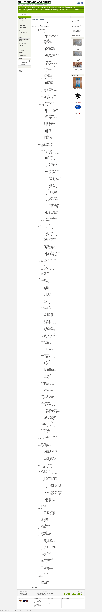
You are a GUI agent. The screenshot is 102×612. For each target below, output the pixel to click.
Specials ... (21, 52)
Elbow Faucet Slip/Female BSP (50, 323)
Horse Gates (43, 241)
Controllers (43, 336)
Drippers (45, 385)
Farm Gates (43, 231)
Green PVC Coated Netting (46, 560)
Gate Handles (46, 68)
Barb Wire (46, 116)
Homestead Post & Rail (48, 481)
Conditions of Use (44, 583)
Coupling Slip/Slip (47, 322)
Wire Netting (28, 12)
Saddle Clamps (49, 200)
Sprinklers (43, 403)
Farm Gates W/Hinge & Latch (50, 238)
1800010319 (82, 1)
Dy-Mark (45, 275)
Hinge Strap (46, 563)
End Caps (46, 286)
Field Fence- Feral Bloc (51, 111)
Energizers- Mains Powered (51, 36)
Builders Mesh (44, 521)
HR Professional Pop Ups (51, 409)
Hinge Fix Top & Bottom (51, 249)
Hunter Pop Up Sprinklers (49, 410)
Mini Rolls (43, 526)
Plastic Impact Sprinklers (51, 417)
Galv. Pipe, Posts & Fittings (46, 150)
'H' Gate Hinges (49, 156)
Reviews (39, 578)
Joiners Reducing (47, 374)
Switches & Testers (47, 73)
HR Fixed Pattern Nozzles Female (53, 408)
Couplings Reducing (48, 282)
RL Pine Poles (44, 472)
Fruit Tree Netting (44, 446)
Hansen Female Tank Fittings (49, 425)
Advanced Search (24, 64)
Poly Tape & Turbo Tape (51, 55)
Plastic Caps (43, 273)
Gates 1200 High (49, 81)
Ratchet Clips (46, 375)
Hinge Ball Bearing (50, 247)
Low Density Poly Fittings (46, 364)
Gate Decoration (44, 260)
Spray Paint (43, 274)
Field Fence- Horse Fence (51, 110)
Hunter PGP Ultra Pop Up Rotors (53, 411)
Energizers (46, 34)
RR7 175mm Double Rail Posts (55, 491)
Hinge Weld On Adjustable (51, 258)
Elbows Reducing (47, 368)
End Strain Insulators (48, 61)
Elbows (45, 285)
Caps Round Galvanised (54, 169)
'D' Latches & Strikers (50, 152)
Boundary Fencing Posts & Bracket (51, 85)
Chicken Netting (44, 529)
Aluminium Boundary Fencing (47, 78)
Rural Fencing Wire (45, 105)
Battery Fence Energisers (51, 63)
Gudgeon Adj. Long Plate (54, 190)
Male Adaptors (46, 288)
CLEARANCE (34, 12)
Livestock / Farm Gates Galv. (52, 237)
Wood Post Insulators (50, 49)
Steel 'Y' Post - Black (45, 466)
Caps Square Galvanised (54, 170)
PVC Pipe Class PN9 (50, 357)
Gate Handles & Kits (48, 41)
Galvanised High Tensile (48, 122)
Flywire (42, 551)
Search (20, 58)
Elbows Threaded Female (49, 369)
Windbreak (46, 462)
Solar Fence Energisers (51, 67)
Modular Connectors (48, 271)
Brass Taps (46, 340)
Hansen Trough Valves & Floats (50, 426)
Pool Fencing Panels (48, 94)
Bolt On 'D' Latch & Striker (54, 153)
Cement (42, 262)
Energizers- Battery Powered (52, 35)
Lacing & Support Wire (45, 220)
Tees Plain (46, 377)
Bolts (47, 158)
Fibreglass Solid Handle (48, 559)
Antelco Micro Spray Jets (49, 384)
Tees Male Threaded (48, 305)
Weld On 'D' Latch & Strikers (55, 155)
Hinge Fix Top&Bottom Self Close (53, 252)
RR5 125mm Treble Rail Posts (55, 493)
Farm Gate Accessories (48, 244)
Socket (45, 351)
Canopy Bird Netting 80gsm (51, 451)
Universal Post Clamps (53, 205)
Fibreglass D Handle (50, 556)
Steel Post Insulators (50, 48)
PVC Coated (46, 126)
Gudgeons (48, 189)
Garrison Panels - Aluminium (49, 99)
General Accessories (48, 42)
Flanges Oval (52, 184)
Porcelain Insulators (50, 47)
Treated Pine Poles (68, 9)
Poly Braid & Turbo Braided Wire (52, 54)
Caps (47, 166)
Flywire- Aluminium (47, 552)
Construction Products (76, 24)
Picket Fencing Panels (48, 89)
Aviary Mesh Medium (45, 519)
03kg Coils (48, 130)
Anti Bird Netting (47, 447)
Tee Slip (45, 331)
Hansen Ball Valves (47, 432)
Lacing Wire (46, 223)
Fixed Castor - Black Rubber (49, 539)
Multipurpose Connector (54, 204)
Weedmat (43, 276)
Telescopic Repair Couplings (49, 333)
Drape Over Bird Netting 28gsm (52, 449)
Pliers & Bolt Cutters (48, 137)
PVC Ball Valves (47, 433)
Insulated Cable (47, 43)
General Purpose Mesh (45, 525)
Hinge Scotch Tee (47, 562)
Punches (45, 392)
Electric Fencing (35, 7)
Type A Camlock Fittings (48, 312)
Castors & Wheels (44, 538)
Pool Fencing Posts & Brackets (50, 95)
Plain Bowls (46, 573)
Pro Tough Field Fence (48, 114)
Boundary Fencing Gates (49, 80)
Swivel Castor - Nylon (48, 544)
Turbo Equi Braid (49, 56)
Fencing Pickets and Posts (76, 30)
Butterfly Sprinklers (47, 404)
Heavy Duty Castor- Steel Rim (50, 547)
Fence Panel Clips (50, 181)
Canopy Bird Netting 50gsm (51, 450)
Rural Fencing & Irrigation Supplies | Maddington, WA (15, 610)
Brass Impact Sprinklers (51, 416)
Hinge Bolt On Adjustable (51, 248)
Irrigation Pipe (43, 355)
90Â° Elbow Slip (47, 321)
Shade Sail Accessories (48, 568)
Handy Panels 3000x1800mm (49, 515)
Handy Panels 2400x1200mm (49, 512)
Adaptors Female (47, 293)
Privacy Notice (44, 582)
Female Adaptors (47, 287)
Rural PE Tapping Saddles (46, 402)
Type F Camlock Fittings (48, 317)
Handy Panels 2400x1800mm (49, 513)
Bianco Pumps (44, 440)
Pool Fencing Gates (48, 92)
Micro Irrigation (44, 382)
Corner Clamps (52, 172)
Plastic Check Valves (45, 395)
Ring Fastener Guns (48, 138)
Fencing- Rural (54, 7)
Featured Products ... (23, 55)
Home (33, 16)
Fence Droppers (47, 136)
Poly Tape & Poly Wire (48, 69)
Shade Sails (43, 566)
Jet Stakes (46, 391)
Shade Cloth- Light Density (49, 457)
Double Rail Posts (50, 487)
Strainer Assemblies (48, 215)
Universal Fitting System (51, 203)
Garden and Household (76, 31)
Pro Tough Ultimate (50, 115)
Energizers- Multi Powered (51, 37)
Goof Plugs (46, 389)
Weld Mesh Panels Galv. (46, 510)
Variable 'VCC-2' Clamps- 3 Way (55, 179)
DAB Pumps (43, 443)
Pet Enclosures (36, 9)
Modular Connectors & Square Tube (48, 269)
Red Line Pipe (46, 362)
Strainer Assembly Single (51, 217)
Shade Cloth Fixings (48, 460)
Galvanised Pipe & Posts (49, 210)
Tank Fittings (43, 424)
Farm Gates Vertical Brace (49, 232)
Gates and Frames (75, 32)
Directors (45, 365)
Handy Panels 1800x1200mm (49, 511)
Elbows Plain (46, 367)
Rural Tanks (43, 505)
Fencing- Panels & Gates (45, 7)
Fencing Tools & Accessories (47, 133)
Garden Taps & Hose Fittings (47, 337)
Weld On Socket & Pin (51, 208)
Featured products (52, 602)
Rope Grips (46, 266)
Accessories (43, 279)
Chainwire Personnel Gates (46, 145)
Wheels (45, 548)
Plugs (45, 350)
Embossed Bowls (47, 572)
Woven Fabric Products (76, 26)
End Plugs (46, 371)
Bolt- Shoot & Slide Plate (54, 164)
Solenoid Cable (47, 437)
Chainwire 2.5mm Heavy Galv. (47, 146)
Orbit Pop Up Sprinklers (48, 418)
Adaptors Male (46, 294)
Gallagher (43, 33)
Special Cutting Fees (50, 503)
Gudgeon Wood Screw (53, 193)
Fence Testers (46, 40)
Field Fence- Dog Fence (51, 112)
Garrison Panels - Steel (48, 97)
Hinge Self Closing (50, 254)
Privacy (64, 602)
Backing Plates (49, 157)
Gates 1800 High (49, 83)
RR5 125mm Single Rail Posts (55, 484)
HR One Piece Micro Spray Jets (50, 390)
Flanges (48, 183)
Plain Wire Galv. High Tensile (49, 118)
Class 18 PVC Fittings (45, 319)
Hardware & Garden (23, 9)
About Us (68, 1)
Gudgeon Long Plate (53, 191)
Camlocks (43, 310)
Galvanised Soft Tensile (48, 124)
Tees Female (46, 354)
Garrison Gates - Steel (48, 98)
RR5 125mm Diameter (50, 499)
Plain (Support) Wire (48, 224)
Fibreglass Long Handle (51, 558)
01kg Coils (48, 129)
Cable (45, 60)
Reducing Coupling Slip (48, 327)
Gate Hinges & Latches (45, 242)
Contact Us (73, 1)
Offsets (45, 51)
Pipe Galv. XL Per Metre (51, 212)
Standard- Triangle (47, 567)
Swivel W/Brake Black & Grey (50, 541)
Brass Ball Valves (47, 430)
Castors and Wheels (75, 22)
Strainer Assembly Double (51, 218)
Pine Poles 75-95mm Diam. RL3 (50, 473)
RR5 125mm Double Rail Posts (55, 488)
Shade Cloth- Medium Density (50, 458)
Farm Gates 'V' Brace (48, 233)
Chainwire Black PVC (45, 149)
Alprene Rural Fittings (45, 292)
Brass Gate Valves (47, 431)
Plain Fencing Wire (44, 121)
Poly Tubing (43, 399)
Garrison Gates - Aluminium (49, 101)
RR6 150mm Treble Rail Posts (55, 494)
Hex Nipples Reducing (48, 349)
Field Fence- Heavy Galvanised (52, 109)
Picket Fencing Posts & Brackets (50, 90)
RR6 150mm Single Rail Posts (55, 485)
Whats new (50, 604)
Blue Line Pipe (46, 361)
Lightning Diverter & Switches (50, 50)
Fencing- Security (61, 7)
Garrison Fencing (44, 96)
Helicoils (45, 221)
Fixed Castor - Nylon (48, 542)
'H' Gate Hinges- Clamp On (51, 246)
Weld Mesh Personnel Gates (49, 230)
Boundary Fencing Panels (49, 84)
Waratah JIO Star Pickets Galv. (47, 469)
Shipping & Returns (45, 581)
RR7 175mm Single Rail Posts (55, 486)
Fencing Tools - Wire (75, 27)
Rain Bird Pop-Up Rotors (51, 421)
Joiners (45, 372)
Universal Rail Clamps (53, 206)
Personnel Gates (44, 227)
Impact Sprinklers (47, 415)
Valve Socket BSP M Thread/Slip (50, 335)
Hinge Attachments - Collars (52, 194)
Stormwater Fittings (45, 423)
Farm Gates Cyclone (48, 240)
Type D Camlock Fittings (49, 315)
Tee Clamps (51, 176)
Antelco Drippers (49, 387)
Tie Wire (45, 128)
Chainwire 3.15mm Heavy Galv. (47, 148)
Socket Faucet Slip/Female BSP (50, 329)
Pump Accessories (44, 444)
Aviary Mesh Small (45, 518)
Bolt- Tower (51, 165)
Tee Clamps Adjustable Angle (55, 177)
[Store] (51, 592)
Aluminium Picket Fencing (46, 87)
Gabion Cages (69, 7)
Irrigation (30, 9)
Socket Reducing (47, 353)
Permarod (46, 497)
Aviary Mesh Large (44, 520)
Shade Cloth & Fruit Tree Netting (50, 9)
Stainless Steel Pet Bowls (46, 569)
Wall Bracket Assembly (54, 207)
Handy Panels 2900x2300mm (49, 514)
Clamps (47, 171)
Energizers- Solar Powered (51, 39)
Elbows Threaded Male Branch (50, 370)
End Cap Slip (46, 324)
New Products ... (22, 53)
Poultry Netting (44, 532)
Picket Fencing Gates (48, 88)
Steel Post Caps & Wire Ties (46, 470)
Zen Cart (30, 610)
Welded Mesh (21, 12)
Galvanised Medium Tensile (49, 123)
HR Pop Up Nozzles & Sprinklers (50, 406)
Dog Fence (43, 522)
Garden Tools (43, 554)
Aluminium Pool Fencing (46, 91)
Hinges (42, 561)
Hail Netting (46, 453)
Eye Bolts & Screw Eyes (49, 265)
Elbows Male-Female (48, 347)
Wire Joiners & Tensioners (49, 142)
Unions (45, 334)
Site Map (20, 71)
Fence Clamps (52, 174)
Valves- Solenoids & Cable (46, 435)
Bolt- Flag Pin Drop (53, 162)
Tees (45, 290)
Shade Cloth (43, 454)
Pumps (41, 9)
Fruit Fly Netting (47, 452)
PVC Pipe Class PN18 (50, 360)
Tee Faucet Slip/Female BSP (49, 330)
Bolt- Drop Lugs (52, 160)
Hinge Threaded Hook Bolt (51, 255)
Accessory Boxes (44, 536)
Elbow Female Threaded (48, 283)
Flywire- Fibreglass (47, 553)
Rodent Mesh (43, 527)
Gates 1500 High (49, 82)
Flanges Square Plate (53, 187)
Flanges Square (52, 186)
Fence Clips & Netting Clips (49, 135)
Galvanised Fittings (47, 151)
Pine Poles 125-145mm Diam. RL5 (51, 476)
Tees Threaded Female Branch (50, 380)
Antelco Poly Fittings (45, 307)
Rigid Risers (43, 401)
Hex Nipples (46, 348)
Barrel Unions (46, 342)
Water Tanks (76, 9)
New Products (41, 576)
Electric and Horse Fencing (76, 25)
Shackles (45, 267)
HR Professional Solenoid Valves (50, 436)
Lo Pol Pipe (46, 363)
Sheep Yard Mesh (47, 517)
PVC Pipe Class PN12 (50, 358)
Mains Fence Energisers (51, 64)
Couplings (46, 281)
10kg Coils (48, 132)
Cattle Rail (29, 7)
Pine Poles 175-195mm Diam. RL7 (51, 478)
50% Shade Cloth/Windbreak (52, 463)
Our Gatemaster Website (76, 20)
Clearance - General (45, 549)
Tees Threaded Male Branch (49, 381)
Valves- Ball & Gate (45, 429)
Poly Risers (43, 398)
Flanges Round (52, 185)
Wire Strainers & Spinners (49, 143)
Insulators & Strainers (48, 44)
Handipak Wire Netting (45, 534)
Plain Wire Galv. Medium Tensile (50, 117)
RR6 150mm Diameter (50, 500)
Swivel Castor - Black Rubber (49, 540)
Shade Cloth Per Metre (48, 456)
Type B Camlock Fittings (49, 313)
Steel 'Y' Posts (61, 9)
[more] (77, 75)
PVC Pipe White (47, 356)
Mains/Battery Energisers (51, 66)
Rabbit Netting (44, 531)
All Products (51, 606)
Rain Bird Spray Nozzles (51, 422)
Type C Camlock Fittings (49, 314)
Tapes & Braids (47, 53)
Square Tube (46, 272)
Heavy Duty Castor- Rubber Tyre (50, 546)
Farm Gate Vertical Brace (51, 239)
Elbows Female (47, 346)
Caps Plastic (51, 167)
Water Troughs (44, 507)
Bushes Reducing (47, 343)
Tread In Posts (47, 57)
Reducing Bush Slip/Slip (48, 326)
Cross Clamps (52, 173)
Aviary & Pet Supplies (75, 21)
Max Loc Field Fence (48, 107)
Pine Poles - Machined (45, 480)
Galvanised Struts (47, 214)
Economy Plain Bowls (48, 570)
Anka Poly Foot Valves (48, 397)
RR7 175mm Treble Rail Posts (55, 495)
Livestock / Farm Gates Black (52, 235)
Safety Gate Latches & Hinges (47, 103)
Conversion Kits (47, 295)
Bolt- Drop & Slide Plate (54, 159)
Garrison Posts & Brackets (49, 102)
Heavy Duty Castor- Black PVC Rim (51, 545)
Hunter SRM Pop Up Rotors (52, 413)
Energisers (46, 62)
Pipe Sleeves (49, 196)
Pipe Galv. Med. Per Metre (51, 213)
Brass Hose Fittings (48, 338)
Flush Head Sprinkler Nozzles (50, 405)
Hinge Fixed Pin (49, 253)
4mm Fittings (46, 383)
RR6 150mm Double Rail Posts (55, 490)
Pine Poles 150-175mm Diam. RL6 (51, 477)
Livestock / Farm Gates (48, 234)
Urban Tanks (43, 506)
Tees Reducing (47, 306)
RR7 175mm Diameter (50, 501)
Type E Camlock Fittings (49, 316)
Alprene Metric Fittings (45, 280)
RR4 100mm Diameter (50, 498)
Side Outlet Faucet (47, 328)
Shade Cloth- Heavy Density (49, 459)
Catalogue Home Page (76, 35)
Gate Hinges (46, 245)
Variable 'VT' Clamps (53, 180)
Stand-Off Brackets (47, 70)
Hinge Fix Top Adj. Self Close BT (53, 251)
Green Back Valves (47, 308)
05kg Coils (48, 131)
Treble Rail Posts (49, 492)
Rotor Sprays (46, 394)
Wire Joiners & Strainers (48, 75)
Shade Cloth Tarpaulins (48, 464)
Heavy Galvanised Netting (46, 533)
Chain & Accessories (45, 264)
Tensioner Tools (47, 139)
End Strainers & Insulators (51, 46)
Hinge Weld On (49, 256)
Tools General (46, 140)
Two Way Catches (50, 201)
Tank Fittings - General (48, 428)
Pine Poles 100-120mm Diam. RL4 (51, 474)
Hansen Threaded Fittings (46, 341)
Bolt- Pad (51, 163)
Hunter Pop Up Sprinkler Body (52, 412)
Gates (74, 7)
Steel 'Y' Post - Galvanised (46, 467)
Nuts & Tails (46, 309)
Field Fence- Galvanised (51, 108)
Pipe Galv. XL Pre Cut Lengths (52, 211)
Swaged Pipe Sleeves (53, 199)
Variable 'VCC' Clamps (53, 178)
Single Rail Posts (49, 483)
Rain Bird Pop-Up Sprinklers (49, 419)
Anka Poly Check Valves (49, 396)
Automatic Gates (22, 7)
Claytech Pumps (44, 442)
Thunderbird (43, 58)
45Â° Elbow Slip (47, 320)
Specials (40, 577)
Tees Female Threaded (48, 303)
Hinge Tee (46, 565)
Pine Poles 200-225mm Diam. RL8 (51, 479)
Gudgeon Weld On (53, 192)
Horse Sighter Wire (47, 119)
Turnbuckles (46, 268)
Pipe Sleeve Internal (53, 197)
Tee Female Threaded (48, 289)
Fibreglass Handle (47, 555)
